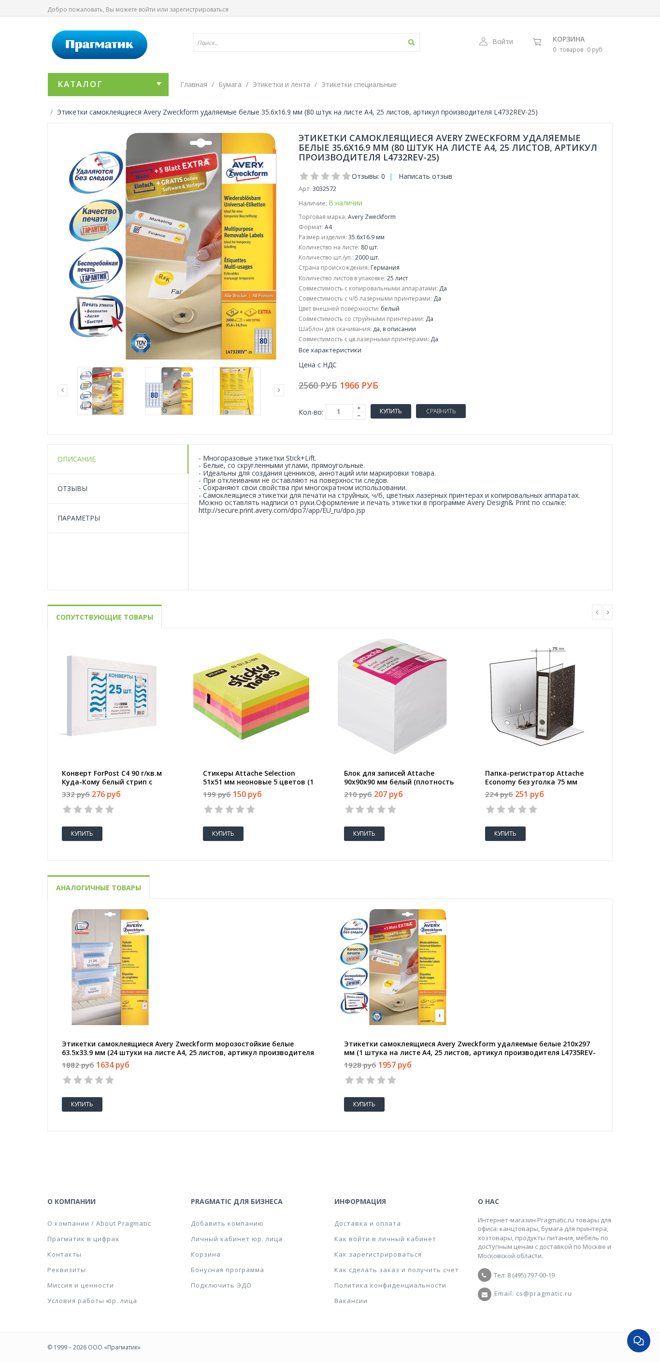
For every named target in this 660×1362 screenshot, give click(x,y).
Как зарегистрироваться (378, 1254)
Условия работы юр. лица (92, 1300)
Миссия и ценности (80, 1285)
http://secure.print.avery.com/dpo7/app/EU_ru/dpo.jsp (282, 510)
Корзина (569, 38)
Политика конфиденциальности (390, 1285)
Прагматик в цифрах (83, 1238)
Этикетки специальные (359, 84)
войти (147, 9)
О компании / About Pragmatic (99, 1223)
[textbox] (278, 42)
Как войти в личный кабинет (385, 1238)
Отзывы (72, 488)
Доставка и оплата (367, 1223)
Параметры (78, 517)
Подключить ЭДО (221, 1285)
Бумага (230, 84)
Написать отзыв (425, 176)
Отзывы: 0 (368, 176)
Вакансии (351, 1300)
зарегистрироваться (199, 9)
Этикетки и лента (281, 84)
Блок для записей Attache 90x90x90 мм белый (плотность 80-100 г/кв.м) (399, 782)
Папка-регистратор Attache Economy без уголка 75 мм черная (534, 782)
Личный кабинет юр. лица (237, 1238)
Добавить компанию (227, 1223)
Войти (502, 41)
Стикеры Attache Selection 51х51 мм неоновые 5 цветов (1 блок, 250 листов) (258, 782)
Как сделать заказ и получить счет (396, 1269)
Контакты (64, 1254)
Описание (76, 459)
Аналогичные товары (98, 887)
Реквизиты (66, 1269)
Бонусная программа (227, 1269)
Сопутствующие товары (104, 617)
